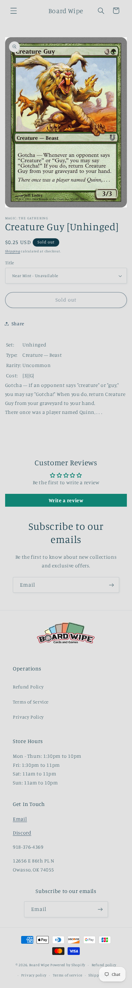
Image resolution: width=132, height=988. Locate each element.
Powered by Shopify (67, 965)
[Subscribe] (111, 585)
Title (9, 262)
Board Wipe (39, 965)
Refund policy (104, 965)
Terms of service (67, 975)
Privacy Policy (28, 717)
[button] (13, 10)
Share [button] (18, 323)
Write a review (66, 500)
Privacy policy (33, 975)
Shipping (12, 251)
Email (20, 819)
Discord (22, 833)
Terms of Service (31, 701)
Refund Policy (28, 686)
